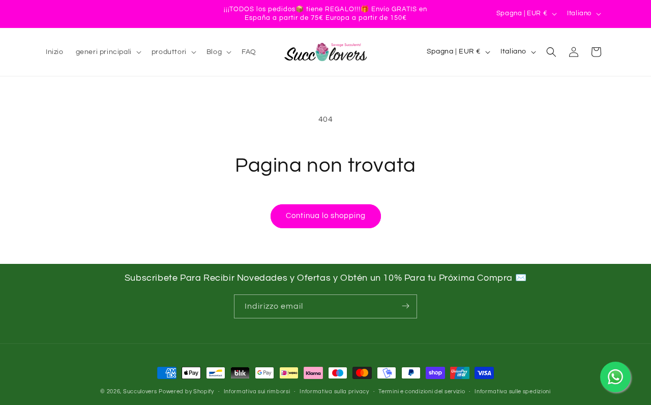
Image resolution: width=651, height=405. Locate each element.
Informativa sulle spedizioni (513, 391)
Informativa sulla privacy (334, 391)
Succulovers (140, 391)
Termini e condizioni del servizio (421, 391)
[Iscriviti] (405, 306)
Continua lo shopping (326, 216)
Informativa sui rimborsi (257, 391)
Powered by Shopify (186, 391)
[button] (107, 52)
